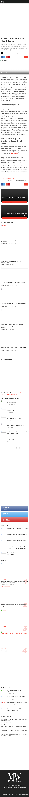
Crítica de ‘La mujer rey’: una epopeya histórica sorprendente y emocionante (17, 535)
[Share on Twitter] (4, 57)
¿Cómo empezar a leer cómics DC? (9, 650)
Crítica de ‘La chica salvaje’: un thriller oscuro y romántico (17, 541)
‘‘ (14, 153)
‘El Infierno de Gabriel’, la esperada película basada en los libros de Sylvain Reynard (14, 582)
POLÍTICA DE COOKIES (8, 787)
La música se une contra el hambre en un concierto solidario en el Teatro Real (17, 424)
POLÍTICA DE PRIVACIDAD (18, 785)
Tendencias (3, 626)
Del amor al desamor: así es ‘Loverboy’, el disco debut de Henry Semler (17, 417)
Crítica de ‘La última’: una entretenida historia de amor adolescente (17, 529)
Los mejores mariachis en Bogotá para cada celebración (12, 240)
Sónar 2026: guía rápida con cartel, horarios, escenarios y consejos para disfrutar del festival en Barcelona (14, 326)
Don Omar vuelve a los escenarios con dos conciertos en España (17, 432)
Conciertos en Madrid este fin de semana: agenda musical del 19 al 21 (13, 304)
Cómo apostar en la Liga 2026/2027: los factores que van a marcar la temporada (15, 691)
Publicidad (23, 787)
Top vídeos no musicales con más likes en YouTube (13, 628)
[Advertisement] (14, 20)
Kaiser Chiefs (20, 180)
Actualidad (3, 579)
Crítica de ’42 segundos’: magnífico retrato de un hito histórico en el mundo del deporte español (17, 547)
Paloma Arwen (5, 264)
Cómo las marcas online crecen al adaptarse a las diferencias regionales (17, 703)
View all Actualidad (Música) (14, 448)
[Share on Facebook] (2, 57)
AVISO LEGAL (8, 785)
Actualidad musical (7, 180)
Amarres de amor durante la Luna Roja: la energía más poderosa (13, 605)
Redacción (4, 243)
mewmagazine (8, 53)
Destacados (3, 648)
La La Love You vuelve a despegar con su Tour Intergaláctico (17, 401)
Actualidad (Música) (7, 178)
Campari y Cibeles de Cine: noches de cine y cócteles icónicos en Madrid (16, 697)
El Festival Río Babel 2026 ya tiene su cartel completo (16, 409)
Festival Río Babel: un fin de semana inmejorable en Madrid (14, 283)
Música (14, 178)
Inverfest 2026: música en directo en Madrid (16, 440)
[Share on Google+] (7, 57)
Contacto (16, 787)
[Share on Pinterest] (9, 57)
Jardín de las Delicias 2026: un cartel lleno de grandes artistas (12, 262)
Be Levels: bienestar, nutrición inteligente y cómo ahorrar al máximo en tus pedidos (14, 735)
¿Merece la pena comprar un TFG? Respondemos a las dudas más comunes (17, 709)
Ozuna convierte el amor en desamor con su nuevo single (13, 348)
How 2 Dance (14, 180)
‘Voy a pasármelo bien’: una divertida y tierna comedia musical (16, 553)
